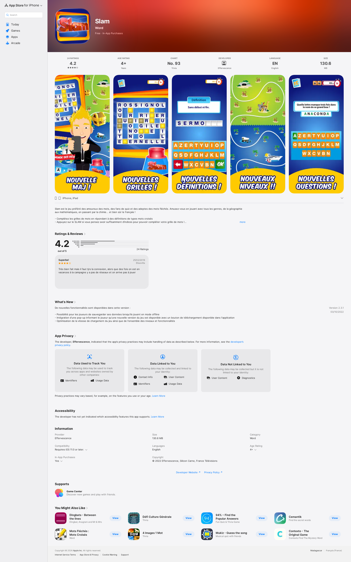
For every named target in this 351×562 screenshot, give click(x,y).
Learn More (158, 395)
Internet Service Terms (65, 555)
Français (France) (334, 551)
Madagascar (316, 551)
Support (125, 555)
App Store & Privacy (89, 555)
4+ (251, 449)
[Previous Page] (51, 526)
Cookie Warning (109, 555)
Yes (57, 460)
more (243, 221)
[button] (24, 24)
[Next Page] (347, 526)
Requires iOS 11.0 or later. (69, 449)
